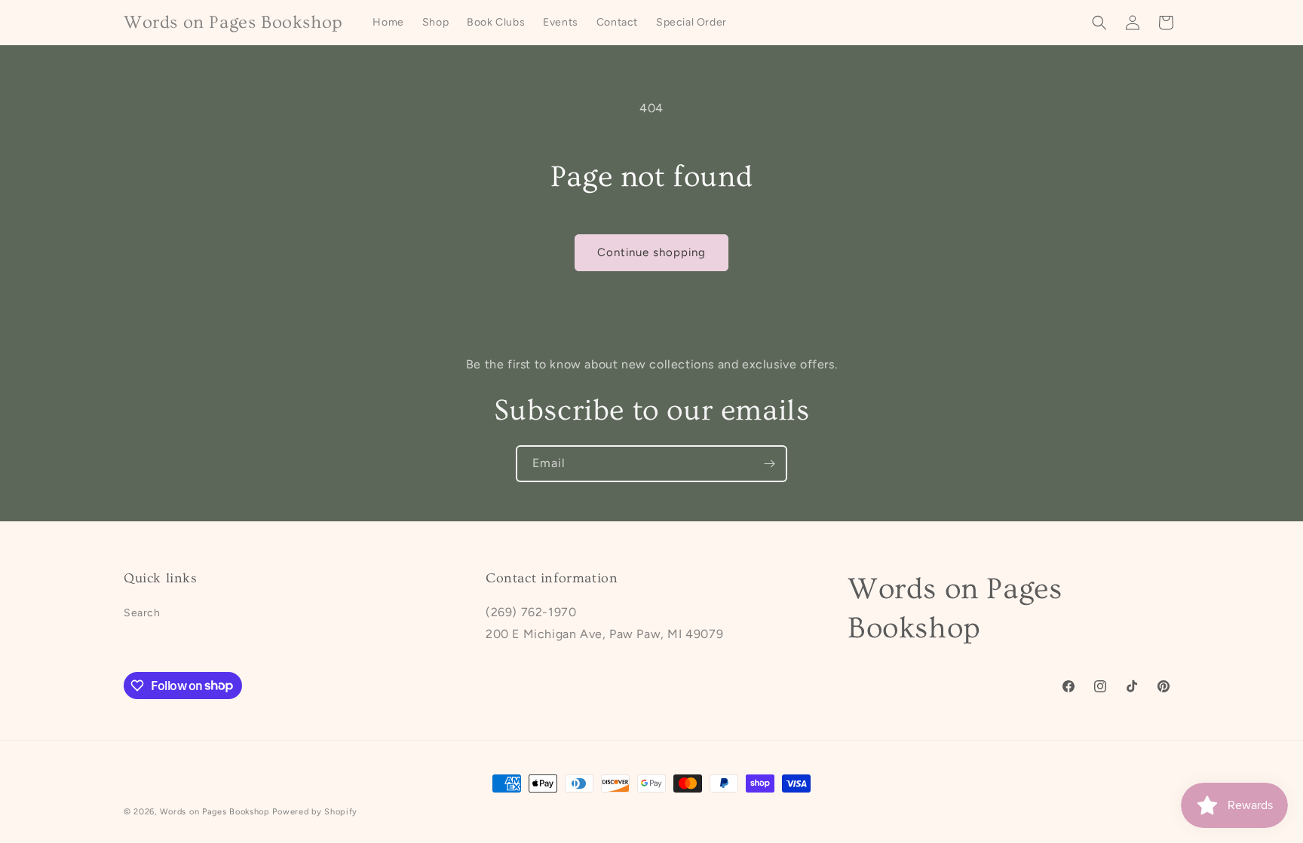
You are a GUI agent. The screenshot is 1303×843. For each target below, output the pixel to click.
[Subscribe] (769, 463)
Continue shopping (651, 252)
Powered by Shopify (314, 812)
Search (142, 612)
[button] (1099, 22)
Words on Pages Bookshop (215, 812)
